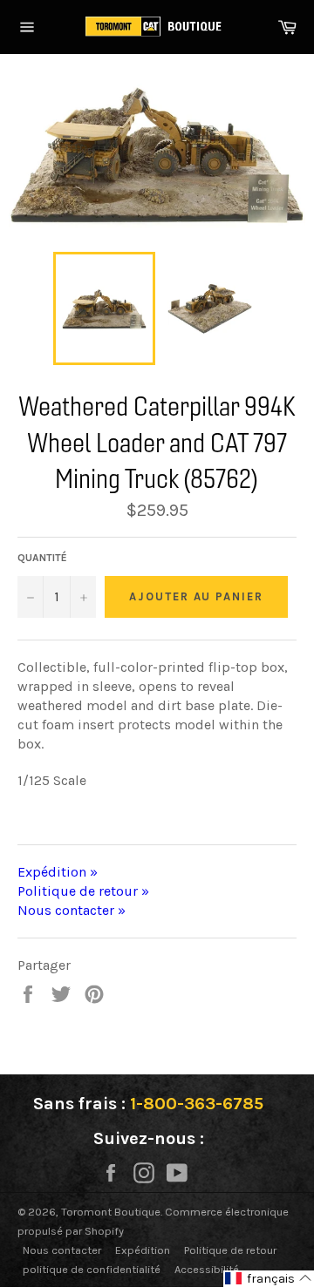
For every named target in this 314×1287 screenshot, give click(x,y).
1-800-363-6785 (196, 1104)
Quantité (42, 558)
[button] (268, 1278)
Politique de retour (230, 1250)
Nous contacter (62, 1250)
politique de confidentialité (91, 1269)
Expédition (142, 1250)
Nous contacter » (71, 910)
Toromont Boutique (110, 1211)
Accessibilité (206, 1269)
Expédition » (57, 872)
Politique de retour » (83, 891)
